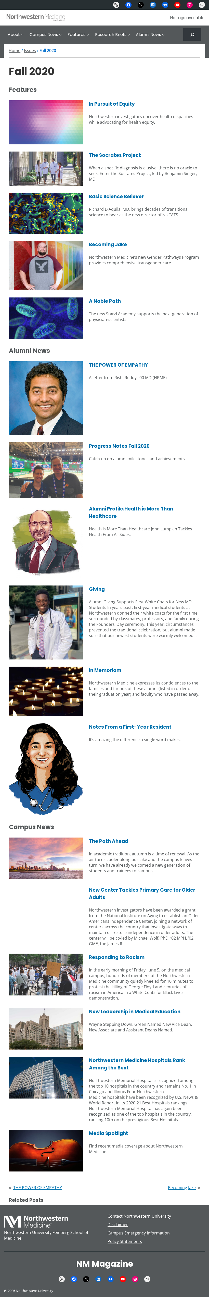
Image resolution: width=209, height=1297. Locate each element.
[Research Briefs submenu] (128, 34)
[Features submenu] (87, 34)
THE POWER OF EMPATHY (118, 364)
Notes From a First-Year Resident (130, 727)
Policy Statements (125, 1241)
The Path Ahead (108, 841)
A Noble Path (105, 301)
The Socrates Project (115, 155)
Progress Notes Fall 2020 (119, 446)
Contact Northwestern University (139, 1216)
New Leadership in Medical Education (134, 1011)
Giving (97, 589)
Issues (30, 50)
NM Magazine (104, 1263)
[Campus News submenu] (60, 34)
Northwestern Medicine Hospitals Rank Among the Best (137, 1064)
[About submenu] (22, 34)
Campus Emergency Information (139, 1233)
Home (14, 50)
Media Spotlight (108, 1133)
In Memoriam (105, 670)
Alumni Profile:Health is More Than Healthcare (131, 512)
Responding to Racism (117, 957)
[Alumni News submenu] (163, 34)
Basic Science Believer (116, 196)
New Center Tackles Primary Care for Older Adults (142, 894)
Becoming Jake (108, 244)
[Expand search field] (192, 34)
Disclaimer (118, 1224)
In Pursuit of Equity (112, 104)
